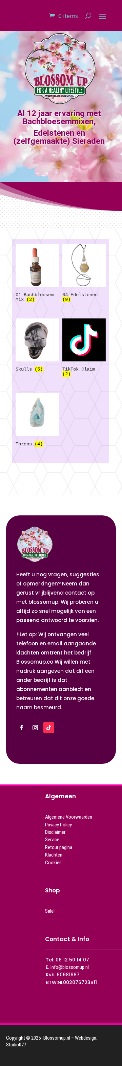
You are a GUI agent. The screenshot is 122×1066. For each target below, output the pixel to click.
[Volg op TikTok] (48, 727)
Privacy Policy (58, 825)
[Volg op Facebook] (21, 727)
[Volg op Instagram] (35, 727)
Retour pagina (58, 847)
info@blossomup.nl (69, 967)
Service (52, 840)
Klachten (53, 855)
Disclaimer (55, 832)
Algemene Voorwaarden (68, 817)
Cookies (53, 863)
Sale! (50, 911)
